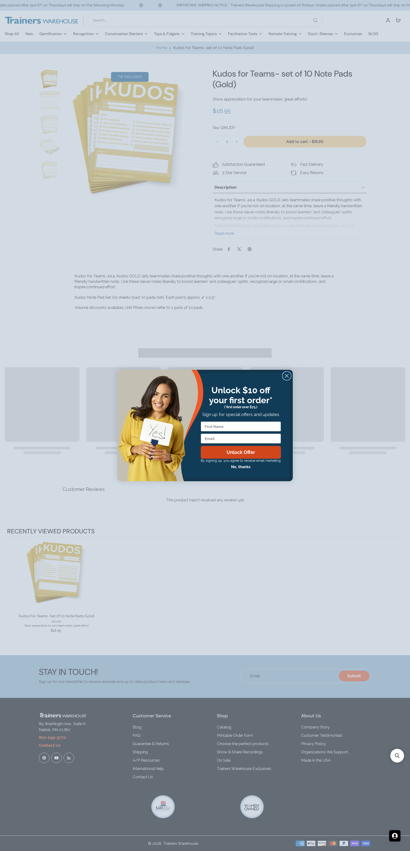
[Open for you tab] (395, 836)
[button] (397, 756)
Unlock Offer (241, 452)
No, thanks (241, 467)
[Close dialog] (287, 376)
